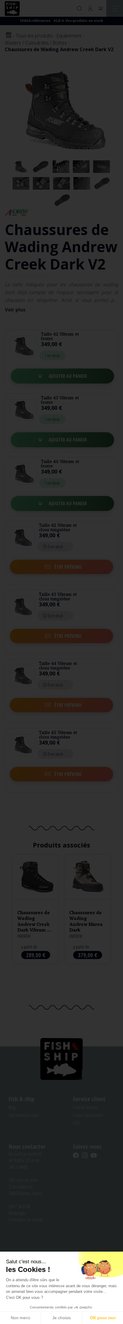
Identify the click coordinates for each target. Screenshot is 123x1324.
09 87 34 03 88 (19, 1206)
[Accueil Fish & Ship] (12, 8)
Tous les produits (34, 35)
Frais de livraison (85, 1107)
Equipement (69, 35)
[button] (61, 567)
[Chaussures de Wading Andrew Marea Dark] (87, 909)
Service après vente (88, 1115)
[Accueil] (8, 35)
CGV (76, 1123)
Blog (12, 1107)
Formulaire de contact (26, 1219)
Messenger (17, 1213)
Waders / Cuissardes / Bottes (36, 42)
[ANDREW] (17, 212)
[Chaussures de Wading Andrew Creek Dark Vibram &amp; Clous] (36, 909)
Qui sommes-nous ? (24, 1115)
